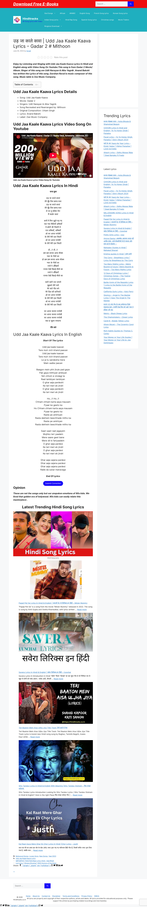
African (62, 13)
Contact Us (46, 896)
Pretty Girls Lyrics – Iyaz (114, 235)
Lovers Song (33, 856)
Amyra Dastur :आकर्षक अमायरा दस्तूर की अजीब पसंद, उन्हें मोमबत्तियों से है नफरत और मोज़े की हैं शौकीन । (119, 241)
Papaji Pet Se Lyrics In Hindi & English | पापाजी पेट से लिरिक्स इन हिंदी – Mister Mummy (53, 603)
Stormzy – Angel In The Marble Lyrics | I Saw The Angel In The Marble (117, 298)
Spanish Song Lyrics (89, 20)
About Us (36, 896)
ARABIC (72, 13)
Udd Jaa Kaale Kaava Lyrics (26, 858)
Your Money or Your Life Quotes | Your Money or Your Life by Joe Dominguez (118, 340)
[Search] (131, 4)
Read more (82, 609)
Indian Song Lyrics (51, 20)
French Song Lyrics (101, 13)
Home (28, 896)
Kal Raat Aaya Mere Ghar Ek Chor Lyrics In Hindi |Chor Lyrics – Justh (48, 844)
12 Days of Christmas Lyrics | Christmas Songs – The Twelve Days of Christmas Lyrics (117, 276)
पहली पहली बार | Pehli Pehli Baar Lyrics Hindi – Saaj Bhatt (35, 861)
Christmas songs (107, 20)
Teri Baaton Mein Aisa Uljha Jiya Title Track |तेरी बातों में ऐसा (43, 728)
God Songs (48, 13)
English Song (85, 13)
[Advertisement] (119, 70)
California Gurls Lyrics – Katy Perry (118, 291)
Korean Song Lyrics (120, 13)
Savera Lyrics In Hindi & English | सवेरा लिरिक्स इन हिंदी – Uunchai (45, 672)
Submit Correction (53, 483)
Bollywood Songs (22, 856)
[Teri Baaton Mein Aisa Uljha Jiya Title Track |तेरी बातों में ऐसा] (56, 703)
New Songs (43, 856)
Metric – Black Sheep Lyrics (115, 313)
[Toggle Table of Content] (36, 84)
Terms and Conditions (71, 896)
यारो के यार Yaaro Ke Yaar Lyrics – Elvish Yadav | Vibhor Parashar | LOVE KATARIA (117, 146)
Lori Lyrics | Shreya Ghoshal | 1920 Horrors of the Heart (36, 863)
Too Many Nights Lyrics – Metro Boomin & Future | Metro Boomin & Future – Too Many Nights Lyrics (118, 267)
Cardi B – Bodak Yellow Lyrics (116, 321)
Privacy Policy (86, 896)
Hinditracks (30, 18)
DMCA (96, 896)
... (14, 871)
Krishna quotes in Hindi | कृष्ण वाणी (118, 254)
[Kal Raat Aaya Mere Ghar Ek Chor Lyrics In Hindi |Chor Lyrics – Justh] (56, 819)
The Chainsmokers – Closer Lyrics (118, 317)
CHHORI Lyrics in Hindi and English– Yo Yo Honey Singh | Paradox (116, 130)
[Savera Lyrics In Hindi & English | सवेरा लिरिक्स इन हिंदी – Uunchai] (56, 641)
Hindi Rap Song (71, 20)
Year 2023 (52, 856)
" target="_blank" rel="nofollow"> (36, 865)
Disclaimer (56, 896)
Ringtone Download (51, 26)
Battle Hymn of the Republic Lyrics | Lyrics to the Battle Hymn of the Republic (118, 285)
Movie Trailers (123, 20)
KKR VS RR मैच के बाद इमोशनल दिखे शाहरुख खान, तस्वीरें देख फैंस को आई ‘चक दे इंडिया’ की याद (118, 307)
